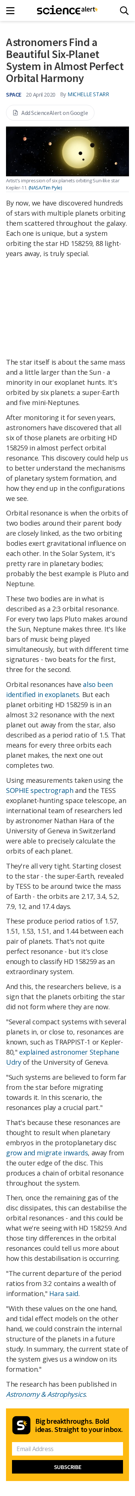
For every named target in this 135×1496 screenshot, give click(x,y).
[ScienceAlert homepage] (67, 10)
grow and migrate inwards (47, 1152)
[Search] (124, 10)
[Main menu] (12, 10)
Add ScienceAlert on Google (54, 112)
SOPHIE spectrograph (39, 790)
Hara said (63, 1293)
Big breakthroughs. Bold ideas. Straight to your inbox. (79, 1425)
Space (13, 94)
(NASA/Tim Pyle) (45, 187)
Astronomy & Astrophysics (46, 1394)
